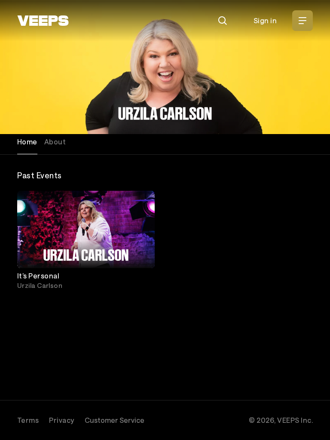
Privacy (61, 420)
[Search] (222, 20)
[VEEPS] (43, 20)
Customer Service (114, 420)
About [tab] (55, 142)
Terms (28, 420)
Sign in (265, 20)
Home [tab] (27, 142)
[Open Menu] (302, 20)
